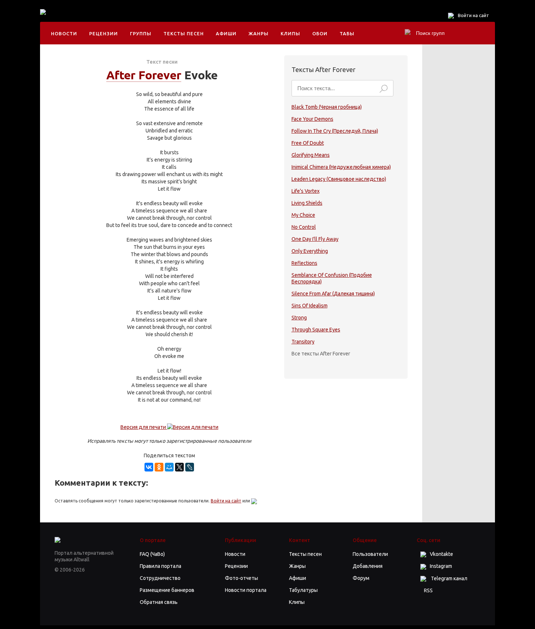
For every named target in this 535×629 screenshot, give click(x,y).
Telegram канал (448, 578)
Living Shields (307, 203)
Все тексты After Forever (321, 354)
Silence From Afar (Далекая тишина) (333, 293)
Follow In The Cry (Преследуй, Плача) (335, 131)
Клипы (290, 33)
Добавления (368, 566)
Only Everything (310, 251)
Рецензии (103, 33)
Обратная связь (159, 602)
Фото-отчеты (241, 578)
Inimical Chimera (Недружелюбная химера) (341, 167)
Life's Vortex (306, 191)
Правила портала (160, 566)
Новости (64, 33)
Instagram (441, 566)
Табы (347, 33)
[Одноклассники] (159, 467)
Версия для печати (143, 427)
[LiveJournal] (189, 467)
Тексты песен (183, 33)
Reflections (304, 263)
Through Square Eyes (316, 330)
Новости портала (245, 590)
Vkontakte (441, 554)
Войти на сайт (473, 15)
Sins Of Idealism (310, 305)
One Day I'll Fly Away (315, 239)
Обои (320, 33)
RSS (428, 590)
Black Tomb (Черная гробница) (327, 107)
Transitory (303, 342)
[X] (179, 467)
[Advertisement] (198, 18)
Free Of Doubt (308, 143)
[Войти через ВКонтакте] (254, 500)
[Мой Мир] (169, 467)
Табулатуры (303, 590)
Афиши (226, 33)
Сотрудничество (160, 578)
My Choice (303, 215)
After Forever (143, 74)
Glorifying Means (311, 155)
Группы (140, 33)
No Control (304, 227)
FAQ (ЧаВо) (152, 554)
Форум (361, 578)
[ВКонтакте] (148, 467)
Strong (299, 318)
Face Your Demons (312, 119)
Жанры (259, 33)
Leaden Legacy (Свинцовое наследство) (339, 179)
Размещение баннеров (167, 590)
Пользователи (370, 554)
